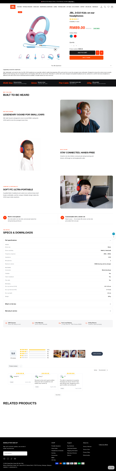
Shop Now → (71, 1)
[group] (20, 57)
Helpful (11, 382)
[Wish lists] (108, 7)
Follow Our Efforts (103, 444)
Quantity (72, 42)
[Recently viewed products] (113, 234)
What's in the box (10, 304)
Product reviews (13, 366)
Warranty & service (11, 311)
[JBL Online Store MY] (13, 7)
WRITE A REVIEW (97, 353)
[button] (105, 7)
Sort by (95, 370)
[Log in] (101, 7)
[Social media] (113, 236)
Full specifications (11, 240)
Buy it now (86, 57)
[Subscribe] (24, 453)
